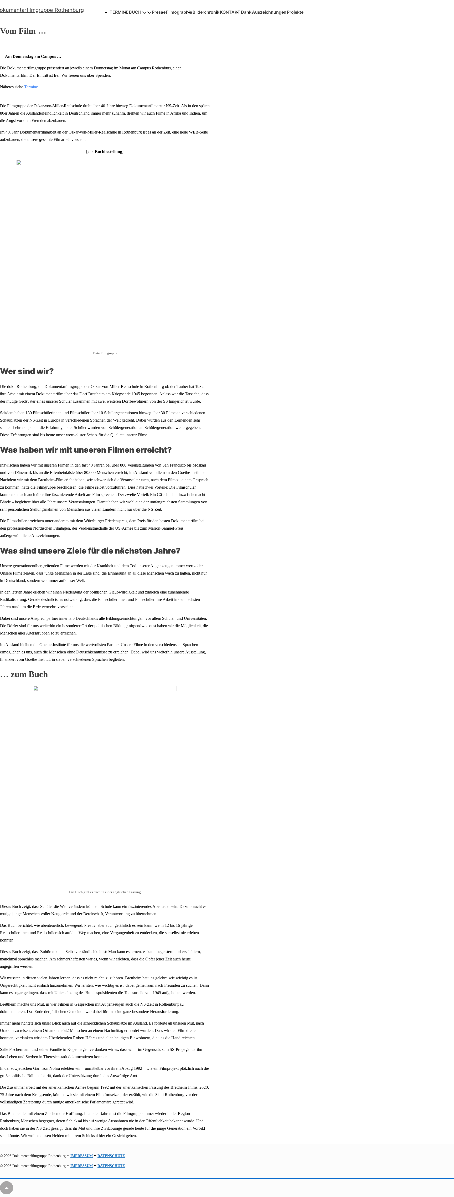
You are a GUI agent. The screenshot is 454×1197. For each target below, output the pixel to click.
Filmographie (179, 12)
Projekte (295, 12)
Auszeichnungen (269, 12)
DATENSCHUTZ (111, 1156)
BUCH (135, 12)
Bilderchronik (206, 12)
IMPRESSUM (81, 1156)
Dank (246, 12)
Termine (31, 87)
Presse (159, 12)
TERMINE (119, 12)
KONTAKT (230, 12)
